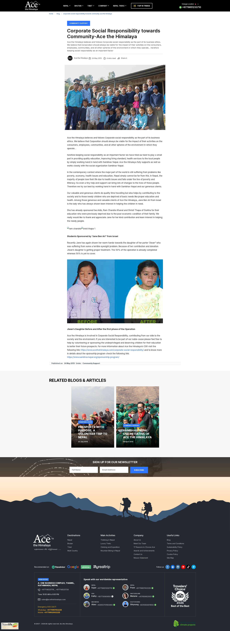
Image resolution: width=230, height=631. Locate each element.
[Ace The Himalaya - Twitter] (194, 567)
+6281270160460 (105, 605)
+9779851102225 (54, 610)
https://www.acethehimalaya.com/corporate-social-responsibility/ (112, 350)
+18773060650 (104, 596)
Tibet (89, 6)
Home (51, 14)
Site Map (170, 558)
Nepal (66, 6)
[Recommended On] (58, 567)
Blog (58, 14)
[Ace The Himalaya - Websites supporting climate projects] (185, 623)
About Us (137, 540)
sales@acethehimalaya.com (53, 599)
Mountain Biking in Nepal (110, 551)
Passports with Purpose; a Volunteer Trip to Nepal (92, 432)
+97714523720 (62, 590)
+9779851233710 (191, 7)
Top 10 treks (143, 6)
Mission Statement (141, 558)
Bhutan (78, 6)
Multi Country (72, 551)
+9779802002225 (52, 612)
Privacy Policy (172, 551)
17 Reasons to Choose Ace (144, 547)
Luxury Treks (106, 543)
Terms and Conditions (175, 543)
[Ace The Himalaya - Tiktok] (188, 567)
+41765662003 (145, 596)
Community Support (78, 23)
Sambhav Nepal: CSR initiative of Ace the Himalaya (137, 434)
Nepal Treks (118, 6)
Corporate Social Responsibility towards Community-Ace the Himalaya (87, 14)
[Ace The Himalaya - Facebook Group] (173, 567)
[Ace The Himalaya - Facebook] (167, 567)
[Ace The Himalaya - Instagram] (178, 567)
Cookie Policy (172, 554)
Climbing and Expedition (110, 547)
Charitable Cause (85, 422)
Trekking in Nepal (108, 540)
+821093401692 (147, 605)
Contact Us (138, 554)
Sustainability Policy (174, 547)
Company (102, 6)
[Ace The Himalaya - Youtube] (183, 567)
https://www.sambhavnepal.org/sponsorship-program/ (93, 357)
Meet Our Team (140, 543)
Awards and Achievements (144, 551)
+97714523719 (47, 590)
